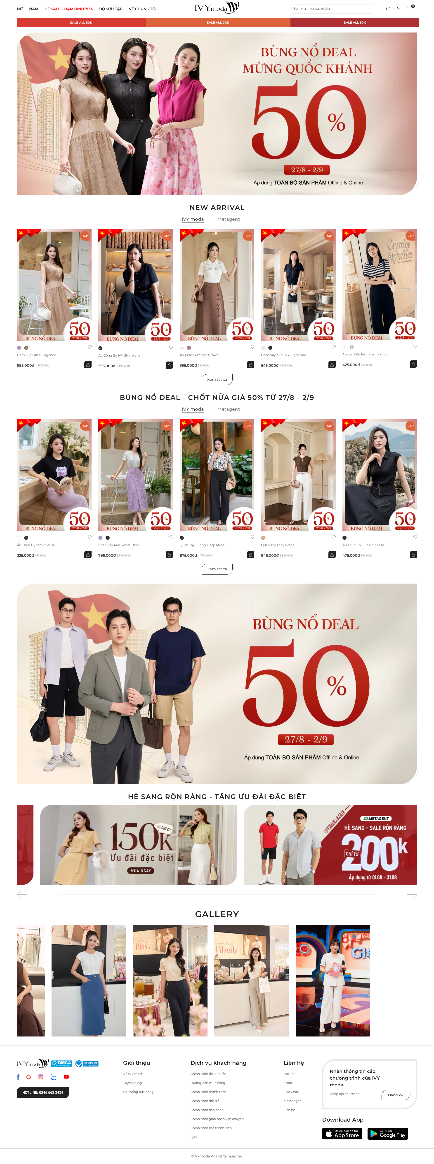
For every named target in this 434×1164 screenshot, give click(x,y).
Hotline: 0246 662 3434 (42, 1092)
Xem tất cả (217, 379)
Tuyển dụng (132, 1083)
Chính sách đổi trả (205, 1101)
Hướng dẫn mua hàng (208, 1083)
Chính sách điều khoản (208, 1074)
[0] (408, 9)
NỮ (20, 9)
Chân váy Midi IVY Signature (283, 355)
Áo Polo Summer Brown (199, 355)
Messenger (292, 1101)
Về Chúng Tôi (142, 9)
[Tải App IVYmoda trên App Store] (342, 1134)
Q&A (194, 1137)
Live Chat (291, 1092)
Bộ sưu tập (111, 9)
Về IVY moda (133, 1074)
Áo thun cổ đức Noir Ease (363, 545)
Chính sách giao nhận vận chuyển (217, 1119)
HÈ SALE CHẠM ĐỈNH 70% (69, 9)
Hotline (289, 1074)
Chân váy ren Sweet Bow (118, 545)
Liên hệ (289, 1110)
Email (288, 1083)
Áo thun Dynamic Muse (36, 545)
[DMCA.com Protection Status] (61, 1063)
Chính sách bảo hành (207, 1110)
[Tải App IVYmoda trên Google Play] (388, 1134)
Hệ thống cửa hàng (138, 1092)
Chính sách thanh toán (208, 1092)
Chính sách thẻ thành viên (211, 1128)
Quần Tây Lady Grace (277, 545)
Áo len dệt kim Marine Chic (364, 354)
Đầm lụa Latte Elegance (36, 355)
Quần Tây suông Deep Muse (202, 545)
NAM (33, 9)
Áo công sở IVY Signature (119, 355)
